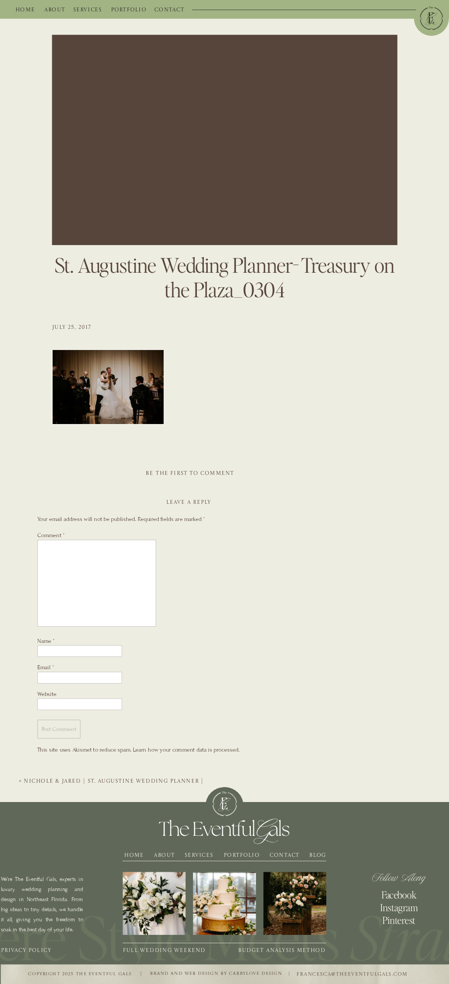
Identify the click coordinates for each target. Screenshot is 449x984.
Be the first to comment (190, 473)
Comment (50, 535)
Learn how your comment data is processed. (186, 749)
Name (45, 640)
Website (47, 693)
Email (45, 667)
